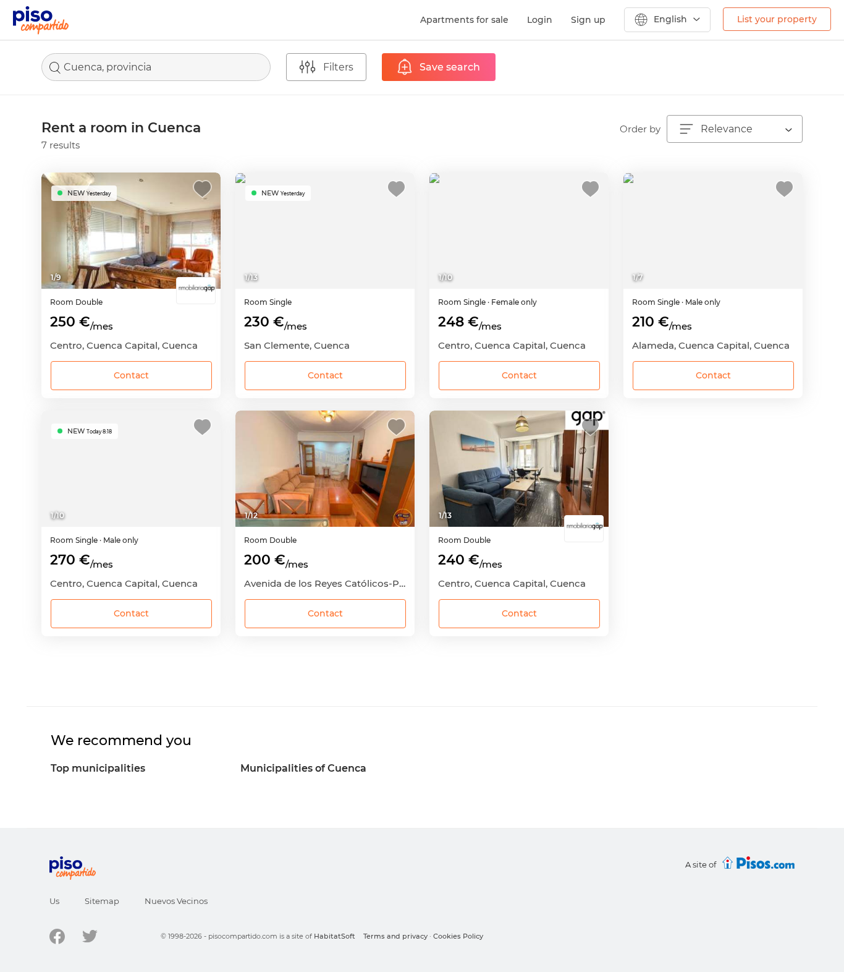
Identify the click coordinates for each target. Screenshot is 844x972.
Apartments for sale (464, 19)
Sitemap (102, 901)
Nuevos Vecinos (176, 901)
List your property (777, 19)
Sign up (588, 19)
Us (54, 901)
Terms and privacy (395, 936)
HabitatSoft (334, 936)
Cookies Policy (458, 936)
